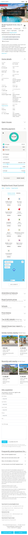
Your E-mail (4, 407)
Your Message (5, 424)
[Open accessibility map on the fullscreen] (22, 262)
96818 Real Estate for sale (7, 516)
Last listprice (5, 157)
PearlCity (8, 188)
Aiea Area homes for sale (6, 506)
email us (19, 527)
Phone (3, 413)
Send (4, 441)
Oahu (3, 188)
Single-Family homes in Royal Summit (9, 519)
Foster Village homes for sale (7, 508)
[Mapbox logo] (7, 280)
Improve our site (18, 526)
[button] (8, 262)
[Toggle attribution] (23, 280)
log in (7, 12)
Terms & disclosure (10, 526)
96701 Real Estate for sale (7, 514)
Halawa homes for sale (18, 508)
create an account (14, 12)
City (2, 418)
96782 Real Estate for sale (17, 514)
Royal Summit (13, 32)
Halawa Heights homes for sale (8, 510)
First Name (4, 396)
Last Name (4, 401)
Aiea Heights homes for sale (17, 506)
